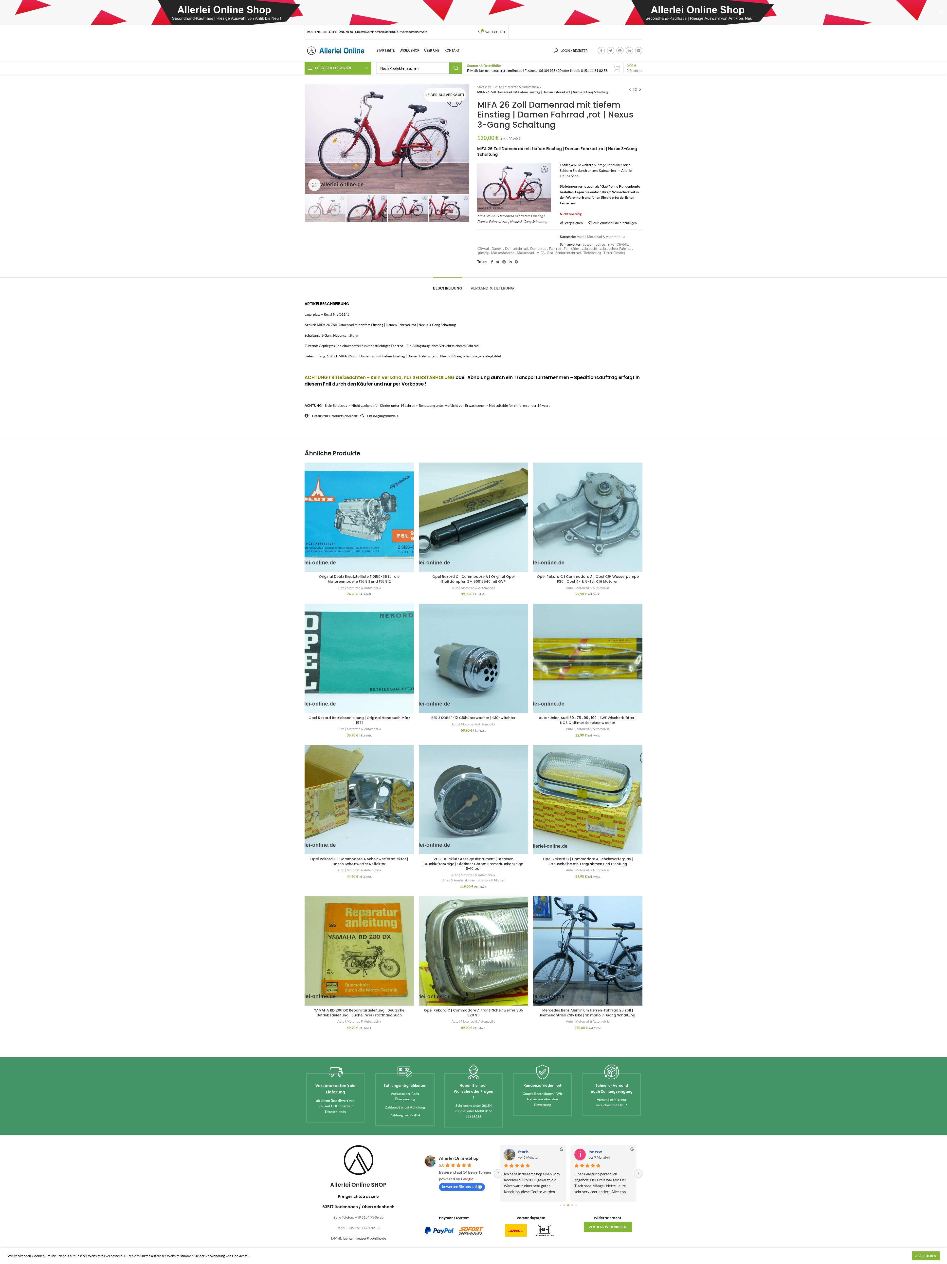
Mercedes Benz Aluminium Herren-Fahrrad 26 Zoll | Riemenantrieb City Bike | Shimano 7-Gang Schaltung (587, 1013)
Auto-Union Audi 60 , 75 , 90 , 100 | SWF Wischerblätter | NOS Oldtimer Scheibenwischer (588, 720)
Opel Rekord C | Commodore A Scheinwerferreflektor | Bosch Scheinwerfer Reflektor (359, 861)
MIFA (540, 253)
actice (600, 244)
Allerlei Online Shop (458, 1158)
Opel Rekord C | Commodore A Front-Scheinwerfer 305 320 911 (473, 1013)
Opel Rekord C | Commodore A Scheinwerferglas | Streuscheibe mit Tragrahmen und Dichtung (588, 861)
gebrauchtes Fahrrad (616, 249)
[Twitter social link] (610, 50)
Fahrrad (555, 249)
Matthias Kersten (604, 1151)
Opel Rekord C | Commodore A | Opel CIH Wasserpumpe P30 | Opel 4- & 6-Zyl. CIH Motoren (588, 579)
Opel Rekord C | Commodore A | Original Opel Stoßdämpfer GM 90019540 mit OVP (473, 579)
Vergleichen (574, 223)
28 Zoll (588, 244)
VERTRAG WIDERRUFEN (608, 1227)
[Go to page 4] (572, 1205)
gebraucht (589, 249)
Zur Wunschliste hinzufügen (615, 223)
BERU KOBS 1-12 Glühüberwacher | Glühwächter (473, 717)
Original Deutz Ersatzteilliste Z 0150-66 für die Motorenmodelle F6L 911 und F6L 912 (359, 579)
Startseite (484, 87)
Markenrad (525, 253)
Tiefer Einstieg (614, 253)
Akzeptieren (925, 1256)
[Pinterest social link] (620, 50)
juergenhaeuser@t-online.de (364, 1238)
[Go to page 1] (560, 1205)
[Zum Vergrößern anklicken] (314, 185)
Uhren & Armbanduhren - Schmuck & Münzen (473, 880)
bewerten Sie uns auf (459, 1186)
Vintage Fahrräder (608, 165)
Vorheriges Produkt (630, 89)
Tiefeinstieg (592, 253)
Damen (497, 249)
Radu (522, 1151)
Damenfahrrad (516, 249)
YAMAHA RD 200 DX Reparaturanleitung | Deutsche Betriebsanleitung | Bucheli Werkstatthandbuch (359, 1013)
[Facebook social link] (601, 50)
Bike (610, 244)
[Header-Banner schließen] (941, 12)
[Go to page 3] (568, 1205)
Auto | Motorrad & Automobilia (517, 87)
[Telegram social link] (638, 50)
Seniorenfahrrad (568, 253)
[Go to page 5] (576, 1205)
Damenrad (538, 249)
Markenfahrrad (502, 253)
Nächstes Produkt (639, 89)
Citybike (623, 244)
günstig (483, 253)
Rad (550, 253)
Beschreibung (447, 288)
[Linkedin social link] (629, 50)
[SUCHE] (455, 68)
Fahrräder (571, 249)
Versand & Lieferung (492, 288)
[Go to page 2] (564, 1205)
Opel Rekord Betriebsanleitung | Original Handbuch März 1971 (359, 720)
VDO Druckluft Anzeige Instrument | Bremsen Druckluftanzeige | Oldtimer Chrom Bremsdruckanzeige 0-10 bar (473, 863)
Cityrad (483, 249)
